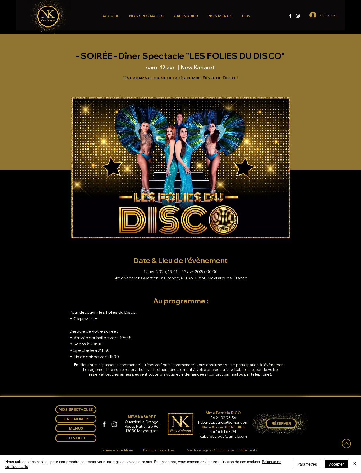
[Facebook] (290, 15)
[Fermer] (354, 464)
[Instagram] (297, 15)
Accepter (336, 464)
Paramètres (307, 464)
